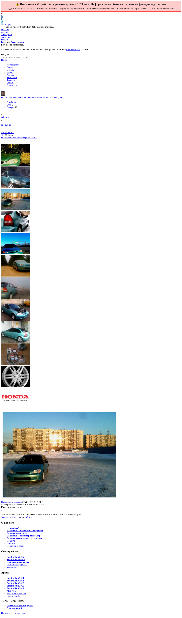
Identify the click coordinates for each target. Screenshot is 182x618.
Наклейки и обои (15, 546)
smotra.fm (11, 567)
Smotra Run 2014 (15, 578)
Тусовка (11, 80)
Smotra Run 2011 (15, 586)
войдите (28, 517)
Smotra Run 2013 (15, 580)
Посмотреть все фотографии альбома (19, 137)
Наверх (4, 39)
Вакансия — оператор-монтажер (24, 535)
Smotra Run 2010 (15, 588)
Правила (11, 541)
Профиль (11, 102)
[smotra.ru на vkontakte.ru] (2, 16)
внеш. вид (6, 125)
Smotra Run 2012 (15, 583)
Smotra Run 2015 (15, 557)
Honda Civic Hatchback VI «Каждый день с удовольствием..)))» (31, 97)
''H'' (3, 135)
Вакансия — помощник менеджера (25, 530)
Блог (9, 105)
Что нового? (13, 528)
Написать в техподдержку (13, 613)
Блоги (10, 67)
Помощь (11, 543)
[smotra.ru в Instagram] (6, 24)
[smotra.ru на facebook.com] (2, 19)
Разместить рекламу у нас (20, 605)
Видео (10, 72)
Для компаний (14, 608)
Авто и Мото (13, 65)
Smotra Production (16, 559)
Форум (10, 82)
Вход (3, 42)
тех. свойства (7, 132)
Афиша (10, 75)
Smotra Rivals (13, 596)
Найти (4, 60)
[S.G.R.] (3, 95)
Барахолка (12, 85)
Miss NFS (11, 591)
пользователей (73, 49)
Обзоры (10, 70)
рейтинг (5, 117)
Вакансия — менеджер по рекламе (24, 538)
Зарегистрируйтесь (10, 517)
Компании (12, 77)
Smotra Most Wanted (16, 593)
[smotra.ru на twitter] (2, 22)
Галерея (10, 107)
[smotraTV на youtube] (2, 13)
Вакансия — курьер (17, 533)
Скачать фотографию (11, 502)
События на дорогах (17, 564)
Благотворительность (18, 562)
